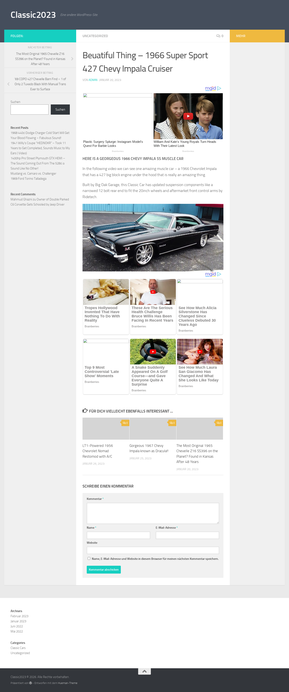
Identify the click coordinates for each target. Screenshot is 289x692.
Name (91, 527)
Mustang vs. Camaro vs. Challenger (33, 173)
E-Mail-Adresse (167, 527)
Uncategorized (95, 36)
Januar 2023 (18, 621)
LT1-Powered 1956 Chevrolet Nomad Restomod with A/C (98, 451)
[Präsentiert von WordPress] (30, 683)
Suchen (15, 102)
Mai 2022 (17, 631)
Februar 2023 (19, 616)
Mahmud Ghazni (21, 199)
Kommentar (95, 499)
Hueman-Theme (67, 683)
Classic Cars (18, 648)
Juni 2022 (17, 626)
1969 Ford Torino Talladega (28, 179)
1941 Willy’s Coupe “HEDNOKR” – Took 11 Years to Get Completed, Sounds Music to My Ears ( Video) (40, 148)
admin (93, 80)
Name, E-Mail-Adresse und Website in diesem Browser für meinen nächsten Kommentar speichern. (155, 559)
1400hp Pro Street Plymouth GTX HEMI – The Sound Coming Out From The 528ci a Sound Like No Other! (38, 163)
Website (92, 543)
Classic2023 (33, 15)
